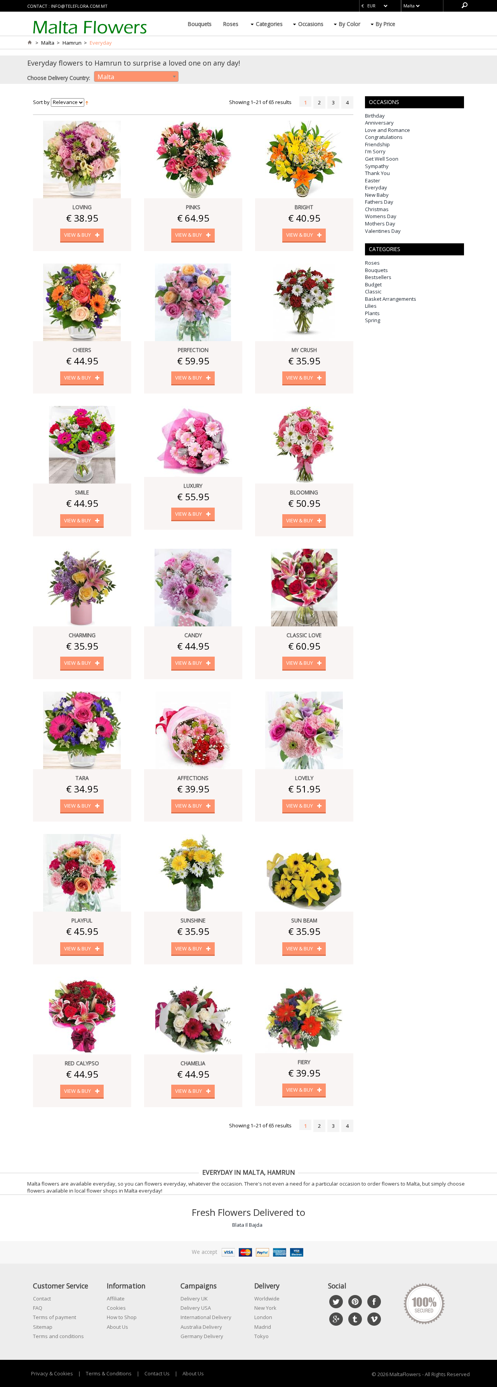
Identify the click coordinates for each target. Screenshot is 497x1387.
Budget (373, 284)
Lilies (371, 305)
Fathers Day (379, 201)
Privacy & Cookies (52, 1373)
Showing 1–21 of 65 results (260, 102)
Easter (372, 180)
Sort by (41, 102)
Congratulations (384, 136)
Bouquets (200, 24)
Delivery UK (194, 1298)
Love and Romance (387, 130)
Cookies (116, 1307)
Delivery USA (196, 1307)
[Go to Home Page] (29, 42)
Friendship (377, 144)
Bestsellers (378, 277)
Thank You (377, 173)
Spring (372, 320)
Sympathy (377, 166)
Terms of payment (54, 1317)
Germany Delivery (202, 1336)
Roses (230, 24)
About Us (117, 1326)
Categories (269, 24)
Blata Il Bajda (247, 1224)
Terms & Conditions (109, 1373)
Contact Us (157, 1373)
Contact (42, 1298)
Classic (373, 291)
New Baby (377, 194)
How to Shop (122, 1317)
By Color (349, 24)
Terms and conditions (58, 1336)
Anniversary (379, 122)
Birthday (375, 115)
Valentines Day (383, 230)
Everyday (376, 187)
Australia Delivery (201, 1326)
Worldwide (267, 1298)
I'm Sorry (375, 151)
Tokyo (261, 1336)
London (263, 1317)
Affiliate (116, 1298)
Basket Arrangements (390, 298)
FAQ (37, 1307)
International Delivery (206, 1317)
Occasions (310, 24)
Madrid (262, 1326)
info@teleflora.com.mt (79, 6)
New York (265, 1307)
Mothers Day (380, 223)
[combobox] (136, 76)
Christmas (377, 209)
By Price (385, 24)
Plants (372, 313)
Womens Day (380, 216)
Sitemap (42, 1326)
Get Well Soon (381, 158)
